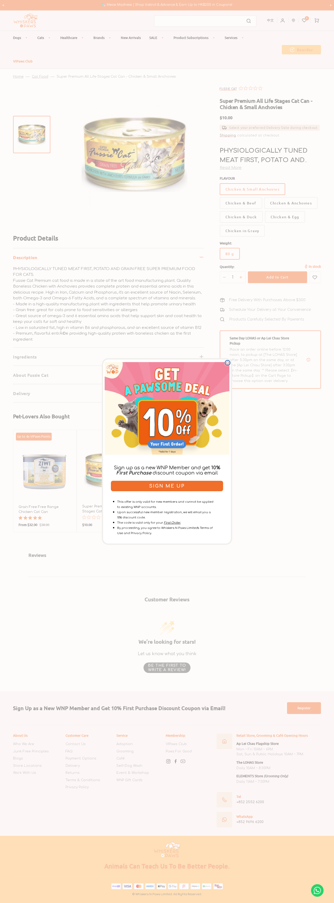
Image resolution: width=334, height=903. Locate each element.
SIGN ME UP (167, 486)
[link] (167, 408)
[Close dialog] (227, 362)
